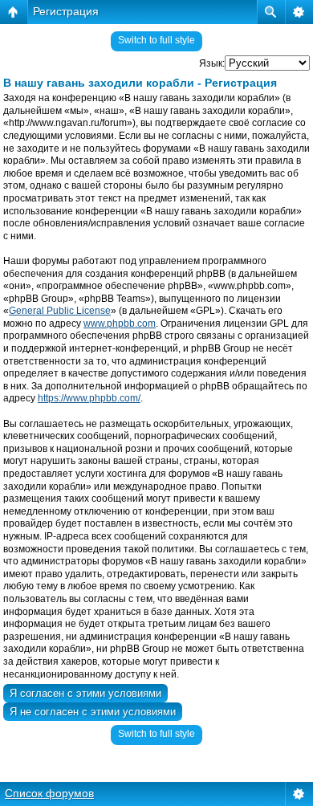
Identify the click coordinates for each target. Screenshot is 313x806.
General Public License (60, 310)
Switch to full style (156, 40)
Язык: (212, 63)
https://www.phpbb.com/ (89, 398)
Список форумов (49, 793)
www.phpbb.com (119, 323)
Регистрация (66, 11)
